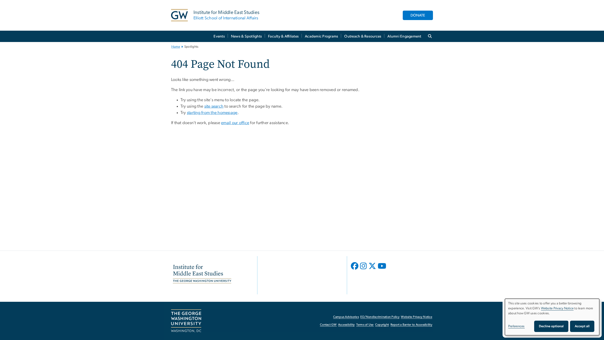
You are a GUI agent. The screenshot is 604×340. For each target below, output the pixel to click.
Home (175, 46)
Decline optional (551, 326)
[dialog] (552, 317)
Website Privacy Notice (416, 317)
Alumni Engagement (404, 36)
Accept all (582, 326)
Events (219, 36)
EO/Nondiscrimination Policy (379, 317)
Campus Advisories (346, 317)
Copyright (382, 324)
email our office (235, 123)
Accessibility (346, 324)
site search (214, 106)
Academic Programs (321, 36)
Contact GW (328, 324)
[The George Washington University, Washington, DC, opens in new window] (186, 320)
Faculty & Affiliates (283, 36)
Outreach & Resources (362, 36)
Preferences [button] (516, 326)
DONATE (418, 15)
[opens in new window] (355, 269)
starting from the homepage (212, 113)
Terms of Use (365, 324)
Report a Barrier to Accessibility (411, 324)
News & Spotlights (246, 36)
